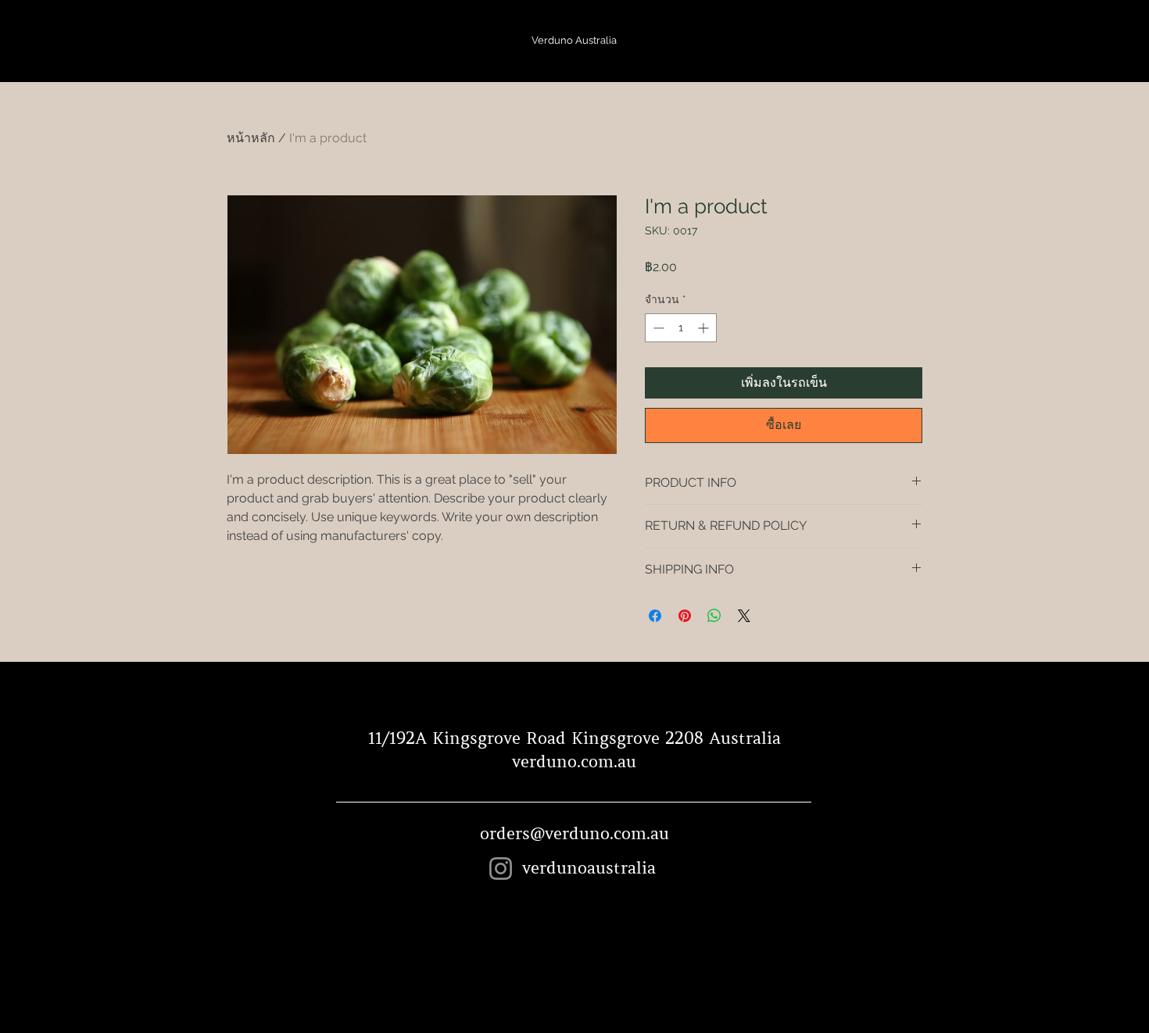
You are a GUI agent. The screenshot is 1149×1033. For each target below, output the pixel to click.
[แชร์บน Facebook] (655, 615)
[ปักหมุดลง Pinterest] (684, 615)
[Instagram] (500, 868)
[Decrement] (657, 327)
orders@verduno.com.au (574, 834)
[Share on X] (744, 615)
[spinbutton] (681, 327)
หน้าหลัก (251, 137)
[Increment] (704, 327)
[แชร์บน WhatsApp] (714, 615)
